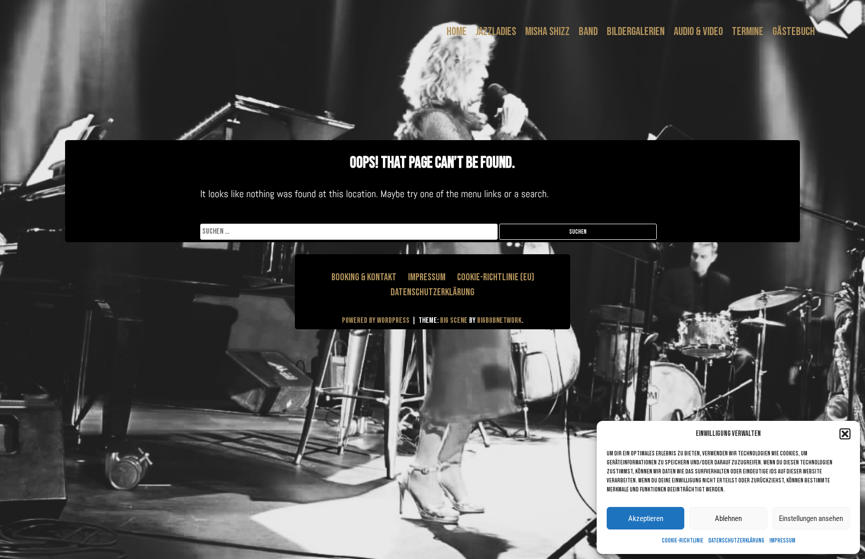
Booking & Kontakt (363, 277)
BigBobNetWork (499, 320)
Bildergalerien (636, 32)
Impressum (782, 540)
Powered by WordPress (376, 320)
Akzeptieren (645, 518)
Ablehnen (728, 518)
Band (588, 32)
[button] (845, 434)
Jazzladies (496, 32)
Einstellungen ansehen (811, 518)
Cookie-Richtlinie (682, 540)
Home (457, 32)
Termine (747, 32)
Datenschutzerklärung (736, 540)
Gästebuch (793, 32)
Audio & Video (698, 32)
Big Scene (454, 320)
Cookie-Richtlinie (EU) (495, 277)
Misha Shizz (547, 32)
